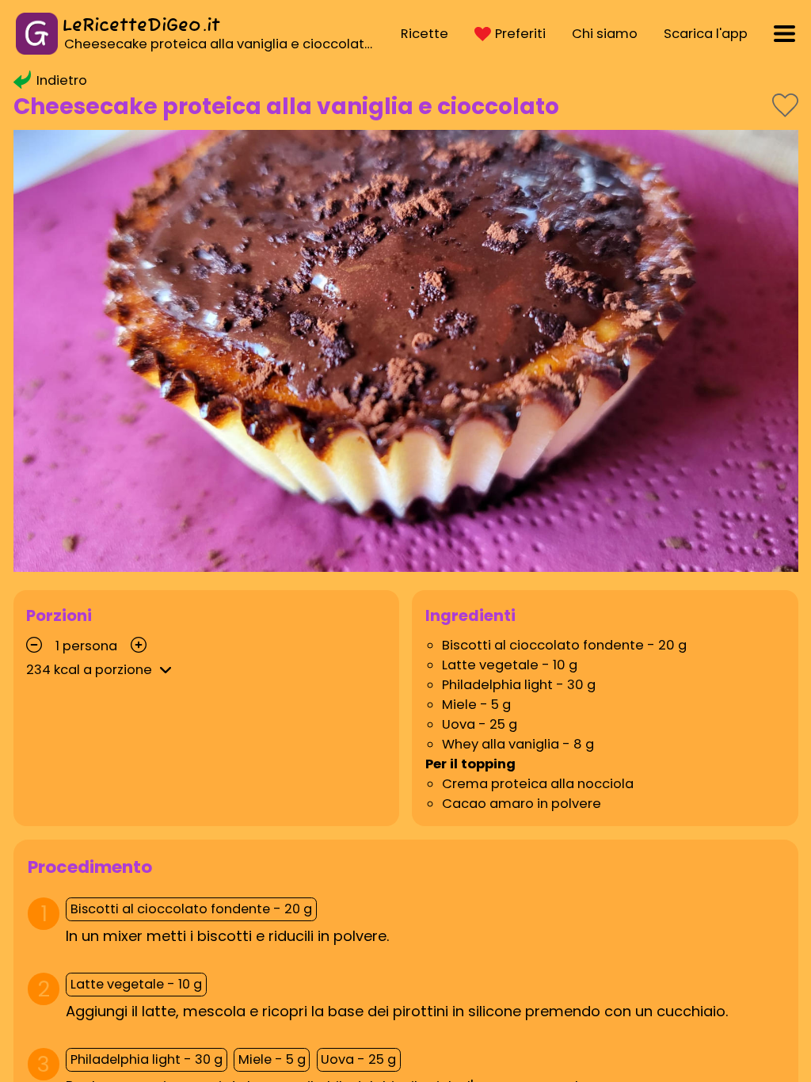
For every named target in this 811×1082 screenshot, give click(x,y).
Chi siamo (605, 34)
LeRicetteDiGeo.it (141, 25)
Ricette (424, 34)
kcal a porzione (89, 670)
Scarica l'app (706, 34)
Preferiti (520, 34)
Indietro (61, 80)
